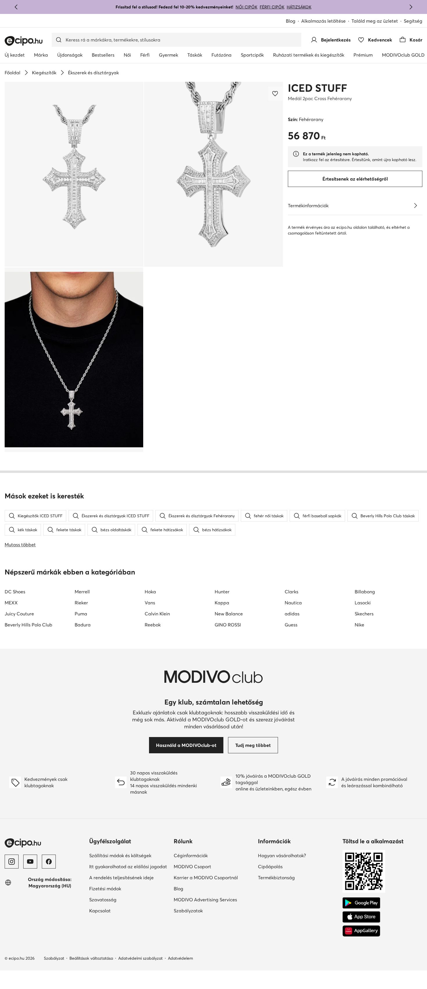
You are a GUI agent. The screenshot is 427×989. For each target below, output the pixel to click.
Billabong (365, 592)
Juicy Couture (19, 614)
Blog (290, 21)
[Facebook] (49, 862)
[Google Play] (361, 903)
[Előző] (16, 7)
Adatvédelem (180, 958)
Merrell (82, 592)
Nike (359, 625)
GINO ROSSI (228, 625)
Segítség (413, 21)
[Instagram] (12, 862)
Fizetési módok (105, 888)
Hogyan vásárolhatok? (282, 855)
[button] (74, 174)
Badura (83, 625)
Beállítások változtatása (91, 958)
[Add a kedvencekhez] (275, 93)
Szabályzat (54, 958)
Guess (291, 625)
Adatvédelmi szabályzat (140, 958)
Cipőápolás (270, 866)
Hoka (150, 592)
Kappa (222, 603)
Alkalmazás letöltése (323, 21)
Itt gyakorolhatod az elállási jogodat (128, 866)
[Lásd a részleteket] (415, 205)
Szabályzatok (188, 911)
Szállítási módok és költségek (120, 855)
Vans (150, 603)
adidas (292, 614)
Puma (81, 614)
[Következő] (411, 7)
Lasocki (363, 603)
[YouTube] (30, 862)
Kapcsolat (100, 911)
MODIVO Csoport (192, 866)
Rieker (81, 603)
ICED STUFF (317, 88)
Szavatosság (102, 899)
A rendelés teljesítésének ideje (121, 877)
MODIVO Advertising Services (205, 899)
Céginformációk (191, 855)
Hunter (222, 592)
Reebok (153, 625)
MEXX (11, 603)
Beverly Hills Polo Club (28, 625)
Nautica (293, 603)
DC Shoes (15, 592)
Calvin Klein (157, 614)
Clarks (291, 592)
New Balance (229, 614)
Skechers (364, 614)
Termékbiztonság (276, 877)
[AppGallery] (361, 931)
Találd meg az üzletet (374, 21)
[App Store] (361, 917)
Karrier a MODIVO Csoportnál (206, 877)
